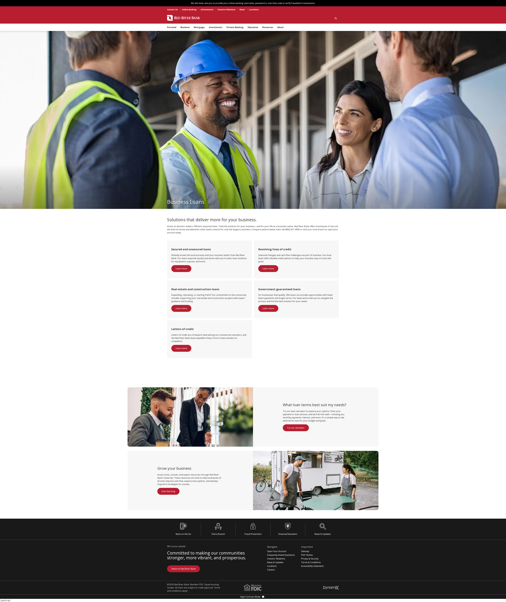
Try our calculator (296, 427)
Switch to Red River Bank (183, 568)
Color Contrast (264, 596)
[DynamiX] (331, 588)
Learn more (181, 268)
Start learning (168, 491)
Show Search (336, 18)
